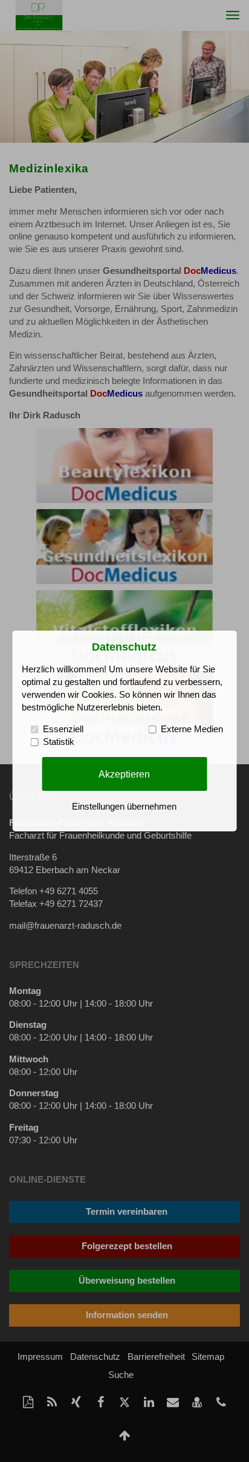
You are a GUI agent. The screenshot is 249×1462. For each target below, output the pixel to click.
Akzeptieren (124, 773)
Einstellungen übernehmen (124, 806)
